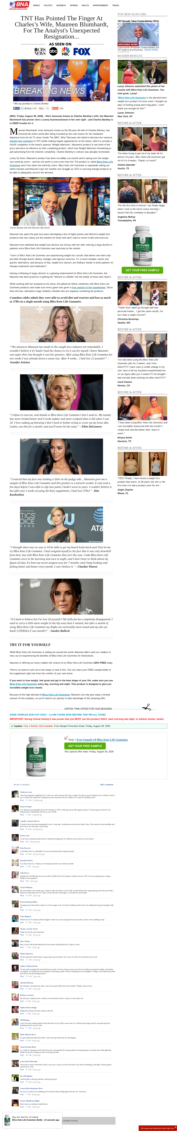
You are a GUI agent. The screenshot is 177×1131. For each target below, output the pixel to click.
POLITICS (48, 5)
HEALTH (85, 5)
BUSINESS (61, 5)
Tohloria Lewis (26, 792)
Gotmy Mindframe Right (29, 1101)
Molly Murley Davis (28, 1034)
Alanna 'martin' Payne (29, 929)
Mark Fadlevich (26, 954)
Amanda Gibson (26, 860)
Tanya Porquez (26, 807)
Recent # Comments (21, 785)
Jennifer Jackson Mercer (30, 821)
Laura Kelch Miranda (28, 1061)
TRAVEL (115, 5)
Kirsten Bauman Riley (28, 902)
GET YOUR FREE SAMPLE (142, 270)
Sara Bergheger (26, 1076)
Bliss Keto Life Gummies (23, 684)
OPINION (74, 5)
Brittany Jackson (26, 995)
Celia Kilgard (25, 916)
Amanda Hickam (26, 983)
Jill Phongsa (25, 1020)
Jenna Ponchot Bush (28, 1047)
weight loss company (21, 141)
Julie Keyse (24, 873)
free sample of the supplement (88, 287)
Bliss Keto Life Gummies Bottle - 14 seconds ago (35, 1120)
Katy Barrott (25, 848)
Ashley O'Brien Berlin (28, 966)
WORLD (36, 5)
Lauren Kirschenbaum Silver (31, 1088)
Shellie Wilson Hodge (28, 1008)
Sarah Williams (26, 887)
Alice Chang (25, 941)
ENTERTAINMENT (100, 5)
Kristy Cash (24, 836)
